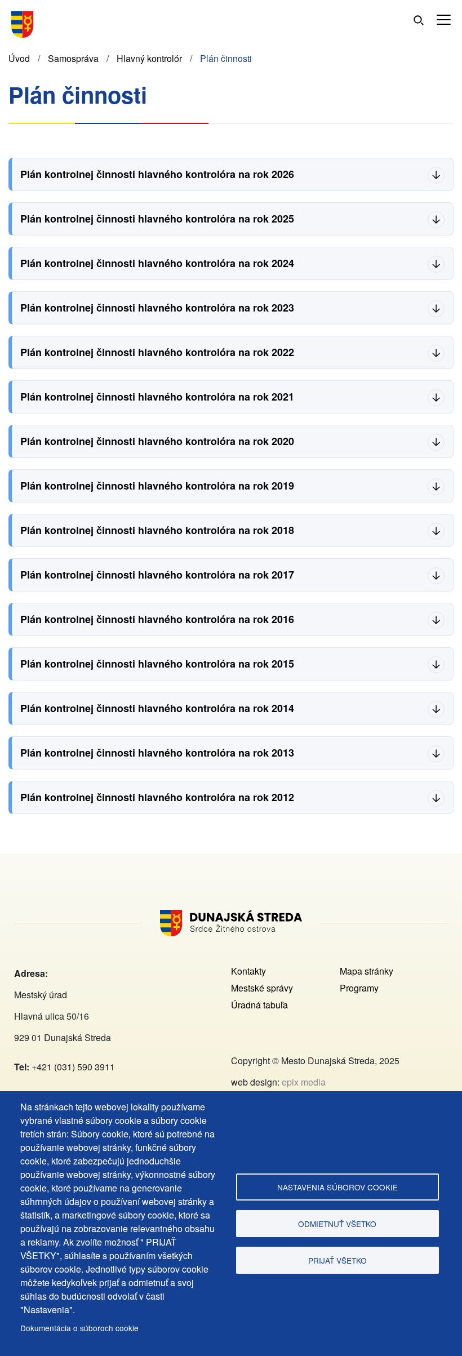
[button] (444, 20)
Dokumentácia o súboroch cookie (79, 1327)
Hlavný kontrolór (149, 58)
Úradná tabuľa (259, 1004)
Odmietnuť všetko (337, 1223)
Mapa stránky (366, 970)
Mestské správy (262, 987)
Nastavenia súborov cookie (337, 1187)
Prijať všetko (337, 1260)
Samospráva (73, 58)
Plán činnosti (226, 58)
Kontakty (248, 970)
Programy (359, 987)
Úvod (19, 58)
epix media (304, 1081)
